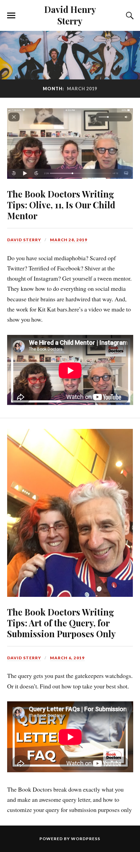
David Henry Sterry (70, 14)
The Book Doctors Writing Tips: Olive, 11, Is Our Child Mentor (61, 204)
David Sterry (24, 239)
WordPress (85, 838)
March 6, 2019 (67, 657)
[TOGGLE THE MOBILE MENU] (11, 15)
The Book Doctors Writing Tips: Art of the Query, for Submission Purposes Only (61, 622)
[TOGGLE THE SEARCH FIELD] (129, 15)
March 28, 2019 (68, 239)
